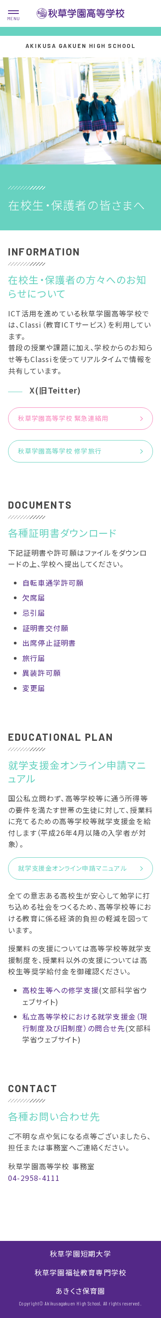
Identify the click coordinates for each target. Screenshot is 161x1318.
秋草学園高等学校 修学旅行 (60, 450)
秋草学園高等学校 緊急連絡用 (63, 418)
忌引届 (34, 612)
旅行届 (34, 658)
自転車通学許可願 (53, 582)
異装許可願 (41, 672)
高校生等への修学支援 (60, 990)
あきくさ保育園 (80, 1290)
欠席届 (34, 597)
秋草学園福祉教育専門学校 (80, 1272)
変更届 (34, 688)
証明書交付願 (45, 627)
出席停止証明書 (49, 642)
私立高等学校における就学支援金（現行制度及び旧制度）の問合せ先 (85, 1022)
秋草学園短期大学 (80, 1253)
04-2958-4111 (34, 1177)
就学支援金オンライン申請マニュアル (72, 868)
